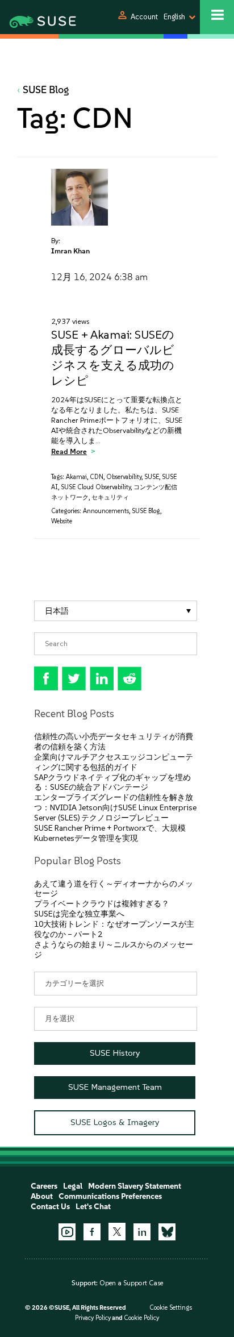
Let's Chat (93, 1206)
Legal (72, 1186)
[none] (115, 611)
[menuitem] (115, 611)
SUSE (151, 477)
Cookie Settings (170, 1307)
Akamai (76, 477)
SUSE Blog (46, 90)
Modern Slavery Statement (134, 1186)
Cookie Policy (141, 1318)
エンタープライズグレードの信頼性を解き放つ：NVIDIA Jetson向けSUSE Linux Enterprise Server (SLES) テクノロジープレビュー (115, 808)
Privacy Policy (93, 1318)
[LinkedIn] (142, 1231)
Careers (44, 1186)
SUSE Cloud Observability (96, 487)
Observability (123, 477)
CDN (96, 477)
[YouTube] (67, 1231)
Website (61, 521)
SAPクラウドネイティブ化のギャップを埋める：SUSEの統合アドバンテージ (112, 783)
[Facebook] (92, 1231)
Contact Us (50, 1206)
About (42, 1196)
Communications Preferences (110, 1196)
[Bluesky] (167, 1231)
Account (144, 17)
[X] (117, 1231)
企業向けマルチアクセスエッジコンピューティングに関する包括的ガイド (113, 762)
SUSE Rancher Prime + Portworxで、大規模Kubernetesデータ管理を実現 (110, 833)
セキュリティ (110, 497)
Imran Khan (70, 251)
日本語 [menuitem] (57, 610)
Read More (69, 451)
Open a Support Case (131, 1283)
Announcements (106, 511)
